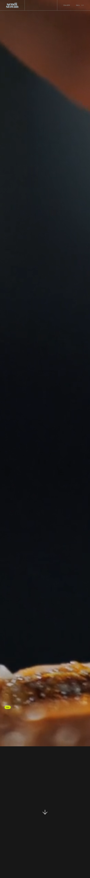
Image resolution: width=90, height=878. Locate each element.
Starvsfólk (66, 5)
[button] (80, 5)
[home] (12, 5)
